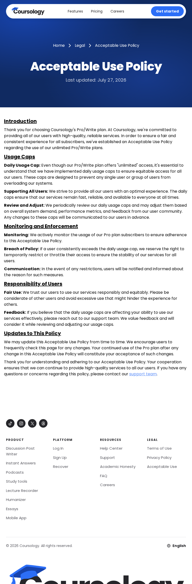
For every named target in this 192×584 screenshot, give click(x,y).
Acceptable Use (162, 466)
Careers (117, 11)
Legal (80, 45)
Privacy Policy (159, 457)
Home (59, 45)
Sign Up (60, 457)
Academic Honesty (118, 466)
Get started (167, 11)
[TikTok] (10, 423)
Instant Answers (21, 463)
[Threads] (43, 423)
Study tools (16, 481)
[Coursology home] (27, 11)
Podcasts (15, 472)
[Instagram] (21, 423)
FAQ (103, 475)
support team (143, 374)
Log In (58, 448)
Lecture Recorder (22, 490)
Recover (60, 466)
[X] (32, 423)
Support (107, 457)
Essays (12, 508)
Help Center (111, 448)
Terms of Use (159, 448)
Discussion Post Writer (20, 451)
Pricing (96, 11)
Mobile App (16, 517)
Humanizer (16, 499)
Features (75, 11)
